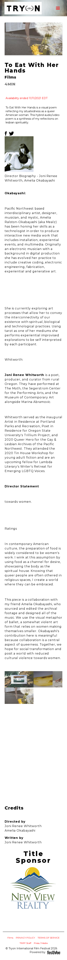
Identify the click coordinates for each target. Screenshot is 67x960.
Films (10, 937)
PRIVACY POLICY (25, 937)
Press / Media (41, 943)
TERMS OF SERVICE (49, 937)
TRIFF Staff (25, 943)
